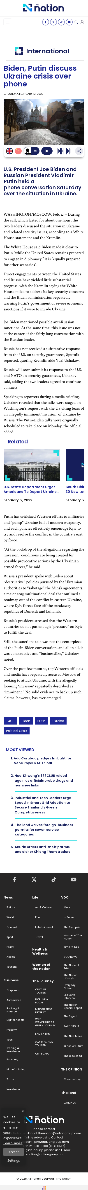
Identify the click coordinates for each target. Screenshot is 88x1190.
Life (35, 897)
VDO (65, 897)
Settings (13, 1160)
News (8, 897)
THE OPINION (71, 1069)
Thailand (68, 1093)
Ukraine (58, 721)
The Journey (43, 981)
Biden (26, 721)
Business (11, 980)
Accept (14, 1152)
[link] (32, 479)
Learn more (13, 1143)
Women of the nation (41, 966)
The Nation (64, 1178)
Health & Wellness (40, 951)
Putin (41, 721)
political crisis (16, 731)
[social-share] (45, 22)
